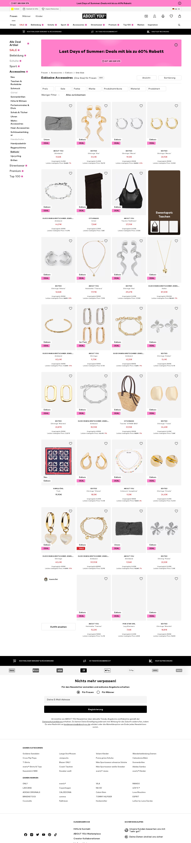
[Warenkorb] (179, 16)
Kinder (39, 16)
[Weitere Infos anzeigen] (58, 165)
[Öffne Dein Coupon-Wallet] (146, 16)
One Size (80, 73)
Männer (26, 16)
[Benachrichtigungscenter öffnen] (163, 16)
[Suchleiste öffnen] (178, 25)
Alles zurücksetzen (76, 95)
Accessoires (56, 73)
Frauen (13, 16)
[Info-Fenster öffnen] (179, 3)
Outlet (16, 9)
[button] (147, 77)
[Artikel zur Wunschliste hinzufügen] (71, 106)
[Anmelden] (154, 16)
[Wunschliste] (171, 16)
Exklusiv (69, 73)
